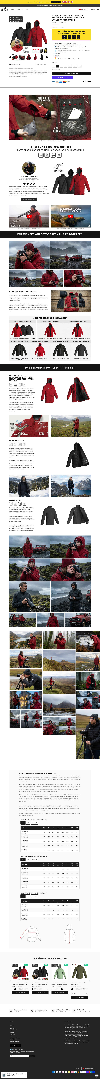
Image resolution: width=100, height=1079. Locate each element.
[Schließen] (25, 1074)
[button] (97, 1076)
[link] (14, 1075)
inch (28, 822)
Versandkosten (18, 66)
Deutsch (77, 1068)
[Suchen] (89, 9)
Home (12, 9)
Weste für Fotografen (25, 453)
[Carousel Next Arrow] (47, 57)
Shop (17, 9)
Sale (22, 9)
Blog (27, 9)
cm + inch (34, 822)
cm (22, 822)
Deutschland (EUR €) (88, 1068)
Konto (93, 9)
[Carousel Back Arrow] (10, 57)
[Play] (29, 216)
